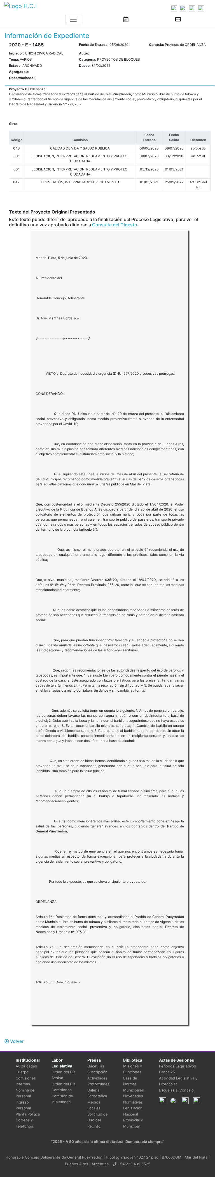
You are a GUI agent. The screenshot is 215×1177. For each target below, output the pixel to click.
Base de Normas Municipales (133, 1084)
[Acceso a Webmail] (178, 19)
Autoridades (26, 1066)
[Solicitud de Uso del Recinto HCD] (125, 19)
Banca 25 (167, 1072)
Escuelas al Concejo (176, 1090)
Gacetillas (95, 1066)
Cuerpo (22, 1072)
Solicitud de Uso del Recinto (97, 1120)
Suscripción (97, 1072)
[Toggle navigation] (73, 19)
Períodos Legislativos (177, 1066)
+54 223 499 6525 (133, 1164)
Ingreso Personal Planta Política (28, 1108)
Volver (16, 1041)
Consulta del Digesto (114, 224)
